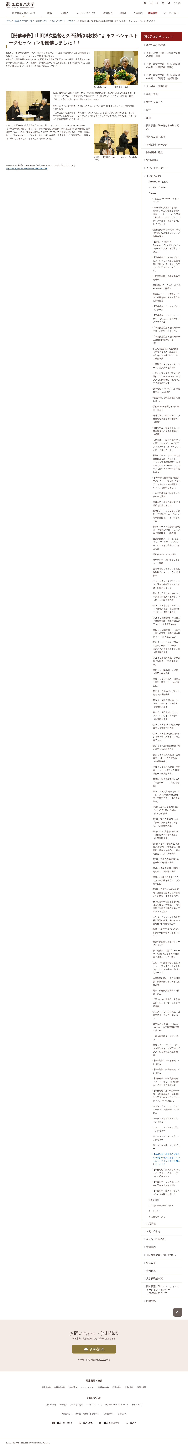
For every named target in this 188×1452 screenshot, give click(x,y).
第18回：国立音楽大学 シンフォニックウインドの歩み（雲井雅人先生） (166, 703)
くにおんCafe (41, 21)
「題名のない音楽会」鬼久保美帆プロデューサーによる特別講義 (166, 1002)
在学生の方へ (109, 1414)
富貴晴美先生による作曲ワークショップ (166, 943)
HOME (8, 21)
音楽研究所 (72, 1387)
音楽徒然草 (154, 1200)
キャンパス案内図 (155, 1239)
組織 (148, 117)
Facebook (145, 3)
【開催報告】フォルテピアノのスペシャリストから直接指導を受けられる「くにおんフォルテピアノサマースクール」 (166, 264)
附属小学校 (129, 1387)
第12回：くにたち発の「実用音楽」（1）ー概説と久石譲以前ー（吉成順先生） (166, 770)
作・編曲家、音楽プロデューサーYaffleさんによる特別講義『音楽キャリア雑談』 (166, 953)
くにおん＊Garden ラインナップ (166, 200)
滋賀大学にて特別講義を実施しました (166, 399)
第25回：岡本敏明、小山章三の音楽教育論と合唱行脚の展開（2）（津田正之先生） (166, 621)
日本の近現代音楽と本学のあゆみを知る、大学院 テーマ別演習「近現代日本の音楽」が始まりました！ (166, 906)
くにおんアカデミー (156, 168)
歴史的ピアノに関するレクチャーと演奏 (166, 561)
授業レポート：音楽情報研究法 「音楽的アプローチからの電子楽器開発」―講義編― (166, 529)
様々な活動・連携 (155, 136)
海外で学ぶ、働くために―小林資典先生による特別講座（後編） (166, 418)
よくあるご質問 (76, 1405)
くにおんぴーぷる (157, 1217)
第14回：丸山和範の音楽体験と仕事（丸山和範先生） (166, 747)
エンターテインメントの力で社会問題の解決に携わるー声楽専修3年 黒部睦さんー (166, 920)
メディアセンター (88, 1387)
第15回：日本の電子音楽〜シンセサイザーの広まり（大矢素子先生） (166, 736)
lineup (70, 21)
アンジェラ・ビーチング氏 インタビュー (166, 1129)
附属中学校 (117, 1387)
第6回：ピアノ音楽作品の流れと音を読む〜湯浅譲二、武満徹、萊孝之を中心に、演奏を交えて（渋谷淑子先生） (166, 849)
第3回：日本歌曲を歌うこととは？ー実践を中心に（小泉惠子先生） (166, 880)
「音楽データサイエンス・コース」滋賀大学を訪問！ (166, 366)
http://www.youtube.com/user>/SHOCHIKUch (26, 168)
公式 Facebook (64, 1423)
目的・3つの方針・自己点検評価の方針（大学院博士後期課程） (163, 77)
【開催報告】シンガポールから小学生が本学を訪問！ (166, 1183)
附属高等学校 (103, 1387)
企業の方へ (122, 1414)
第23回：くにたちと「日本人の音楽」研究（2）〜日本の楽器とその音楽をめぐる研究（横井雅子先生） (166, 647)
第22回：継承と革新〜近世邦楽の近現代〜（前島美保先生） (166, 661)
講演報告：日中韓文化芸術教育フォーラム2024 (166, 390)
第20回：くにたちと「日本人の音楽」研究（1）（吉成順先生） (166, 682)
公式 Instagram (111, 1423)
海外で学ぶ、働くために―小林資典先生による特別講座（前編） (166, 431)
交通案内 (151, 1247)
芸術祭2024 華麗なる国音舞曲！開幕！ (166, 408)
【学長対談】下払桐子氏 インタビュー (166, 1062)
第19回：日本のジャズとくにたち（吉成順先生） (166, 693)
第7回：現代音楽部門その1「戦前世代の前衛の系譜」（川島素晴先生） (165, 834)
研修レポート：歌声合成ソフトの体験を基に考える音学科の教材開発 (166, 297)
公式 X (133, 1423)
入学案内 (138, 13)
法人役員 (151, 1263)
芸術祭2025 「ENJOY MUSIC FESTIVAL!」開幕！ (167, 287)
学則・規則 (152, 94)
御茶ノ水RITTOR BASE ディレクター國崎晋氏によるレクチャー (166, 932)
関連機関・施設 (154, 152)
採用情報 (151, 1223)
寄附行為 (151, 1270)
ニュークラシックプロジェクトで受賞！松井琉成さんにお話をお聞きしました (166, 584)
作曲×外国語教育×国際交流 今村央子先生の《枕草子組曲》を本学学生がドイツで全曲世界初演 (166, 354)
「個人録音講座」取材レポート (166, 1038)
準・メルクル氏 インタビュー (166, 1147)
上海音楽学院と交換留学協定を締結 (166, 278)
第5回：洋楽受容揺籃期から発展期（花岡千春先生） (166, 861)
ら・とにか (154, 1211)
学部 (49, 13)
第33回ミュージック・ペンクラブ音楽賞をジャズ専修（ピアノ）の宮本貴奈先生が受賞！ (166, 1050)
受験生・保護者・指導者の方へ (87, 1414)
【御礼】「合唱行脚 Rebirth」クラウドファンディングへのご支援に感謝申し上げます (166, 247)
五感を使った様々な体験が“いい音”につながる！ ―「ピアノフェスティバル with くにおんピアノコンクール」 (167, 445)
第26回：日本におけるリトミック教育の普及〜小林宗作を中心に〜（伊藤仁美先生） (166, 608)
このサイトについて (94, 1405)
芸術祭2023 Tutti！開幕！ (165, 554)
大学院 (64, 13)
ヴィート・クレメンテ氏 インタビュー (166, 1138)
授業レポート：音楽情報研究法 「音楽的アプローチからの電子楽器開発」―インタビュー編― (166, 516)
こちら (103, 1359)
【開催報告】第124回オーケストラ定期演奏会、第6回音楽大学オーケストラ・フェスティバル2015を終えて (166, 1095)
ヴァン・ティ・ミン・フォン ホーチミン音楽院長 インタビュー (167, 1109)
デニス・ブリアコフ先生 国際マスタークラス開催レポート (166, 1015)
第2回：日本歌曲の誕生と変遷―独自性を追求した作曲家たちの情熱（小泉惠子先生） (166, 892)
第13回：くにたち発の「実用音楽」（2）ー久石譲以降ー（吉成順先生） (166, 758)
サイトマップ (137, 1405)
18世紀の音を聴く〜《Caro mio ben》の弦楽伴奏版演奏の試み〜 (166, 1027)
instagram (157, 3)
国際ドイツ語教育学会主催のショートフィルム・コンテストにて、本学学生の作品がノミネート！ (166, 968)
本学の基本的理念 (155, 45)
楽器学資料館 (59, 1387)
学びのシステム (154, 102)
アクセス (177, 3)
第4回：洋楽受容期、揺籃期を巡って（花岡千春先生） (166, 869)
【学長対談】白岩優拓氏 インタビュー (166, 1071)
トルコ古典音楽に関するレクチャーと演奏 (166, 494)
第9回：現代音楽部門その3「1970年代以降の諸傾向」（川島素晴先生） (165, 810)
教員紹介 (108, 13)
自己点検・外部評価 (156, 86)
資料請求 (152, 13)
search (169, 3)
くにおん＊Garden (57, 21)
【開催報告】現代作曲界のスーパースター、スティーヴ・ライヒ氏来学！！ (166, 1173)
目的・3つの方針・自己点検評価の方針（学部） (163, 54)
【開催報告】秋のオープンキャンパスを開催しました (166, 1192)
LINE (151, 3)
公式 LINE (88, 1423)
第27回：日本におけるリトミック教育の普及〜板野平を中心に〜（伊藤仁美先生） (166, 596)
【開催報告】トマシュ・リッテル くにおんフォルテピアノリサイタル (166, 318)
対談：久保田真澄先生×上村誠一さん (166, 992)
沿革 (148, 109)
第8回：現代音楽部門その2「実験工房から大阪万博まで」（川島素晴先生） (165, 822)
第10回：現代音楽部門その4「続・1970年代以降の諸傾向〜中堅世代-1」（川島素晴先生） (166, 796)
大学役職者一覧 (154, 1278)
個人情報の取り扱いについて (161, 1255)
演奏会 (122, 13)
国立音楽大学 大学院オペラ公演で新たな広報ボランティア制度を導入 (166, 232)
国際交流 (151, 1301)
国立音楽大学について (24, 13)
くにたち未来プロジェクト (161, 1205)
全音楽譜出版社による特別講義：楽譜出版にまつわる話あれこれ (166, 981)
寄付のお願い (171, 13)
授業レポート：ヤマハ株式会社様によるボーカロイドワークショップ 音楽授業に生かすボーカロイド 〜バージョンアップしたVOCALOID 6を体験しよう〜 (166, 463)
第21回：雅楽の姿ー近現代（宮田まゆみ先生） (165, 671)
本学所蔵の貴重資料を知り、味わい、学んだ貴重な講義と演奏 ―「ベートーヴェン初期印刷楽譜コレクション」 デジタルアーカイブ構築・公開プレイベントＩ (166, 215)
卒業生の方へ (66, 1414)
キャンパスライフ (86, 13)
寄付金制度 (152, 160)
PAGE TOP (177, 1312)
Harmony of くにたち (158, 182)
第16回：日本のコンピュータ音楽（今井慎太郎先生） (166, 726)
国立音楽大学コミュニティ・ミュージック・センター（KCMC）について (162, 1289)
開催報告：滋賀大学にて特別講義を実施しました (166, 503)
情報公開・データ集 (156, 144)
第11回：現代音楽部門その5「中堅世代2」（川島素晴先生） (166, 782)
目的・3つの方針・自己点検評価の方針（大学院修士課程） (163, 66)
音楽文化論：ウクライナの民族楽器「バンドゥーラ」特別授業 (166, 572)
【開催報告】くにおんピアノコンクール (166, 308)
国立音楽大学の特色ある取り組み (162, 127)
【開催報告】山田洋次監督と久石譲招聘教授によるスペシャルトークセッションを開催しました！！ (166, 1159)
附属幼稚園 (141, 1387)
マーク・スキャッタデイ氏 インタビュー (166, 1120)
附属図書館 (46, 1387)
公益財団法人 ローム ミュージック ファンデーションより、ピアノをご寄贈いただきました (166, 544)
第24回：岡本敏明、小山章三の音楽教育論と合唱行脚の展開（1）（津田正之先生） (166, 633)
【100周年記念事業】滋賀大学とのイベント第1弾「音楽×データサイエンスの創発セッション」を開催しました (166, 482)
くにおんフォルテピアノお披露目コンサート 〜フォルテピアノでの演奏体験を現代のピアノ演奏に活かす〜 (166, 378)
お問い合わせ (153, 1231)
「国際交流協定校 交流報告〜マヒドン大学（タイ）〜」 (166, 329)
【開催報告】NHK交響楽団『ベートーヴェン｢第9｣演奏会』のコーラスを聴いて (166, 1081)
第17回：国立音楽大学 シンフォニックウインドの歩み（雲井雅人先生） (166, 715)
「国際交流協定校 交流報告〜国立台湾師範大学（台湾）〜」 (166, 339)
